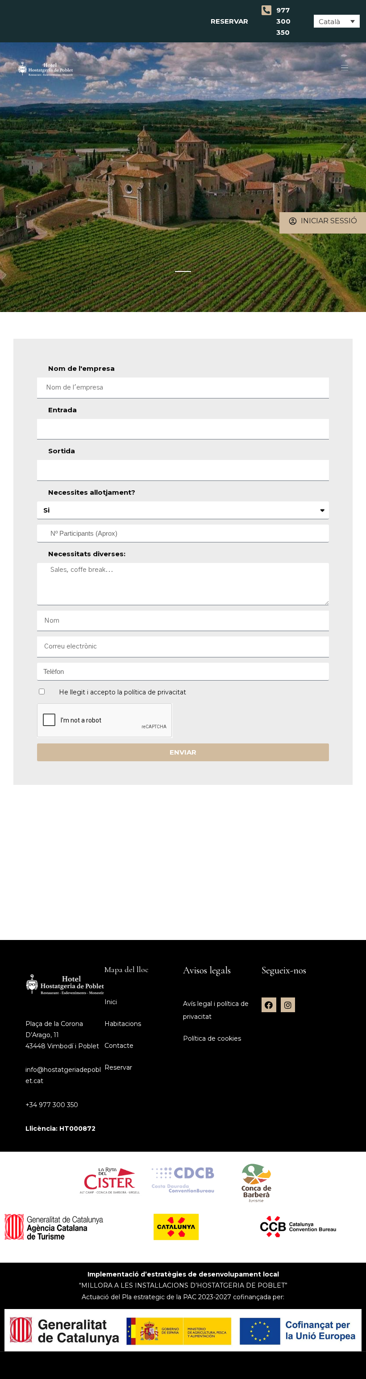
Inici (110, 1002)
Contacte (118, 1046)
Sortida (61, 451)
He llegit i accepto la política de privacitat (122, 692)
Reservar (231, 21)
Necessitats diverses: (86, 554)
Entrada (62, 410)
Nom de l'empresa (81, 368)
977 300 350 (283, 21)
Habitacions (122, 1024)
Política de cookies (212, 1038)
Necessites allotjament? (91, 492)
